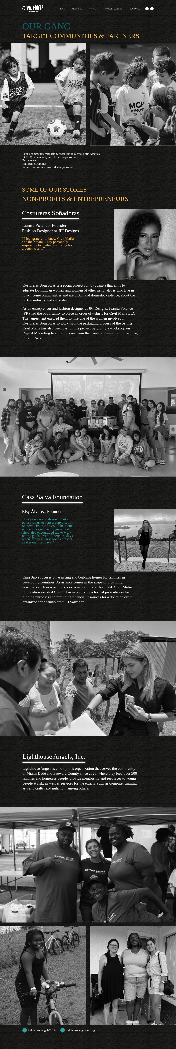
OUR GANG (93, 9)
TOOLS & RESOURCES (114, 9)
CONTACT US (135, 9)
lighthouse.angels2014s (42, 1030)
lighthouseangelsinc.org (80, 1030)
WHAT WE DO (77, 9)
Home (62, 9)
